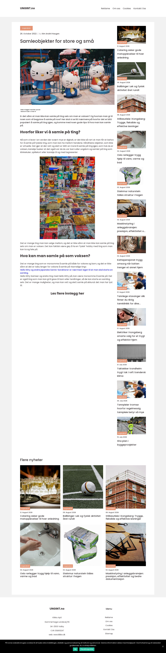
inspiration (26, 28)
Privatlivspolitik (87, 649)
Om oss (116, 8)
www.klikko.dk (59, 634)
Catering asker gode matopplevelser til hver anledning (130, 53)
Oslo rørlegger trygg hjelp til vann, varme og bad (130, 158)
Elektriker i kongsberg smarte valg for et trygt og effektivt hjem (131, 336)
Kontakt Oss (139, 8)
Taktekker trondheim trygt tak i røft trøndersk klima (131, 372)
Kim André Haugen (50, 34)
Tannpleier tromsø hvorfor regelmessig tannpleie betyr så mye (130, 408)
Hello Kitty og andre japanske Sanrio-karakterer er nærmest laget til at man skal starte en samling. (66, 271)
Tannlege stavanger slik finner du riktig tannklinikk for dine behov (131, 300)
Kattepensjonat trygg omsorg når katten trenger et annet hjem (130, 263)
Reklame (105, 8)
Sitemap (109, 633)
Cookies (127, 8)
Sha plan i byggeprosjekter (126, 442)
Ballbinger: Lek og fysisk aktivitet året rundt (130, 88)
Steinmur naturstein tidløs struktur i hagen (130, 193)
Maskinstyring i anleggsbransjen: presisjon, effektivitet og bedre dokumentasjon (131, 227)
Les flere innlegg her (67, 293)
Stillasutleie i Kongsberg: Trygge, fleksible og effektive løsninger (131, 122)
